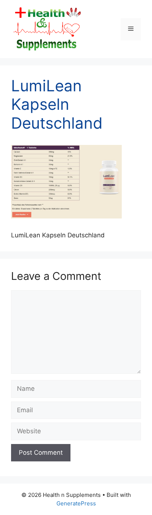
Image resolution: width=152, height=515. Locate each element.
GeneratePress (76, 503)
